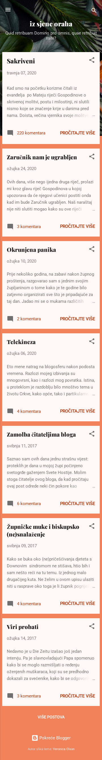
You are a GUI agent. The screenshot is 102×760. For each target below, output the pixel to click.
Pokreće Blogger (54, 737)
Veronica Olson (64, 749)
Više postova (51, 717)
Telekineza (21, 341)
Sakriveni (21, 61)
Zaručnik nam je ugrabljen (42, 157)
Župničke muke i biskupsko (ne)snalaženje (43, 530)
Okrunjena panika (31, 249)
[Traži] (94, 11)
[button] (91, 61)
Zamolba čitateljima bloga (41, 434)
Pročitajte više (77, 133)
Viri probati (23, 626)
